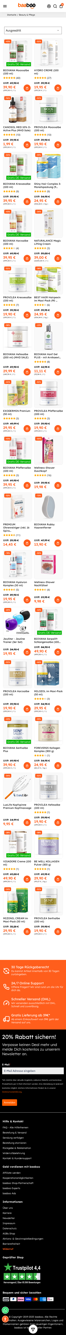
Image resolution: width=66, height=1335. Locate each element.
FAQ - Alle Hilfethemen (15, 1127)
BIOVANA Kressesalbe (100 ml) (16, 185)
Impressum (9, 1223)
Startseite (11, 14)
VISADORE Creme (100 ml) (17, 863)
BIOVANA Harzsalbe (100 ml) (15, 242)
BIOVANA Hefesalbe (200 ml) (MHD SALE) (16, 356)
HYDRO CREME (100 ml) (46, 72)
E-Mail (6, 1064)
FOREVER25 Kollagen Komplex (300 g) (47, 749)
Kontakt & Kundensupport (17, 1158)
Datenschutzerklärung (12, 1092)
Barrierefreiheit (11, 1243)
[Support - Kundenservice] (49, 6)
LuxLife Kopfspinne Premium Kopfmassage (17, 806)
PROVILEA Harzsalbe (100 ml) (16, 693)
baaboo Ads (9, 1193)
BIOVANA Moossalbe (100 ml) (16, 72)
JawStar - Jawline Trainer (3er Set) (14, 640)
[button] (5, 1319)
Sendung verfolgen (13, 1137)
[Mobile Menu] (5, 6)
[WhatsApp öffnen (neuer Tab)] (5, 1310)
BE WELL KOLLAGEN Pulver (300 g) (46, 863)
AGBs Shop (9, 1233)
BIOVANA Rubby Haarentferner (44, 526)
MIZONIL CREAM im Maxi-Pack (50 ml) (15, 920)
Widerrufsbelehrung (14, 1153)
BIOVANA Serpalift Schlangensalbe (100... (47, 640)
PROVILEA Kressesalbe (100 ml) (17, 299)
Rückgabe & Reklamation (17, 1147)
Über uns (8, 1207)
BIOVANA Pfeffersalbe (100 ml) (17, 469)
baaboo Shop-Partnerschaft (18, 1182)
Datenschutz (10, 1228)
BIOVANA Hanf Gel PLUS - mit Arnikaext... (47, 356)
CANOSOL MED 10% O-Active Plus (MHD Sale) (17, 129)
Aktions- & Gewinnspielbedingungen (23, 1238)
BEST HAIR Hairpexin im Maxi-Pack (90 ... (47, 299)
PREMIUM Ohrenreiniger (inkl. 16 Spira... (16, 527)
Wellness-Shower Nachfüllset (44, 584)
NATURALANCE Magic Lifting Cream (47, 242)
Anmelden (9, 1102)
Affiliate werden (12, 1172)
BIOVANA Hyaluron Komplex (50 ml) (15, 584)
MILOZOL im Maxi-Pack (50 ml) (48, 693)
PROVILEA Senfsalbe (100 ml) (47, 920)
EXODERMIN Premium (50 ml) (16, 412)
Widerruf (8, 1248)
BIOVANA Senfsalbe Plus (15, 749)
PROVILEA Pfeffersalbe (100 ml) (48, 412)
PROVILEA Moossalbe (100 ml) (47, 129)
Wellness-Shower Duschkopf (44, 469)
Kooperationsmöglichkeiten (18, 1177)
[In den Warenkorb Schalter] (27, 88)
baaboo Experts (11, 1188)
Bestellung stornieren (14, 1142)
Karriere (7, 1212)
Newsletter (9, 1218)
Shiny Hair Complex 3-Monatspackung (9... (47, 185)
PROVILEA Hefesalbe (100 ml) (47, 806)
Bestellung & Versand (14, 1132)
